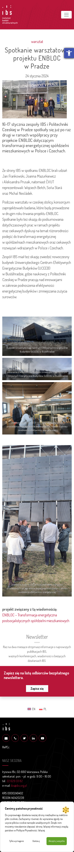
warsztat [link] (37, 41)
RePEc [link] (5, 747)
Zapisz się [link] (37, 688)
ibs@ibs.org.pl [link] (19, 785)
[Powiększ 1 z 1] (67, 450)
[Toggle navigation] (66, 15)
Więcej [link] (41, 830)
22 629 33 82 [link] (15, 781)
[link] (69, 53)
